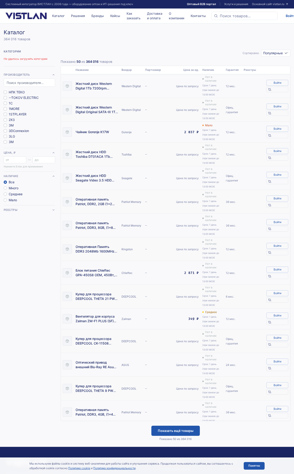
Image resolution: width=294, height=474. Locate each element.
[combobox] (244, 16)
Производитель (17, 74)
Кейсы (115, 16)
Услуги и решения (236, 4)
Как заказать (134, 15)
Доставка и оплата (154, 15)
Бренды (97, 16)
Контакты (198, 16)
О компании (176, 15)
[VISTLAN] (26, 16)
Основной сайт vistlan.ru (268, 4)
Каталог (58, 16)
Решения (78, 16)
